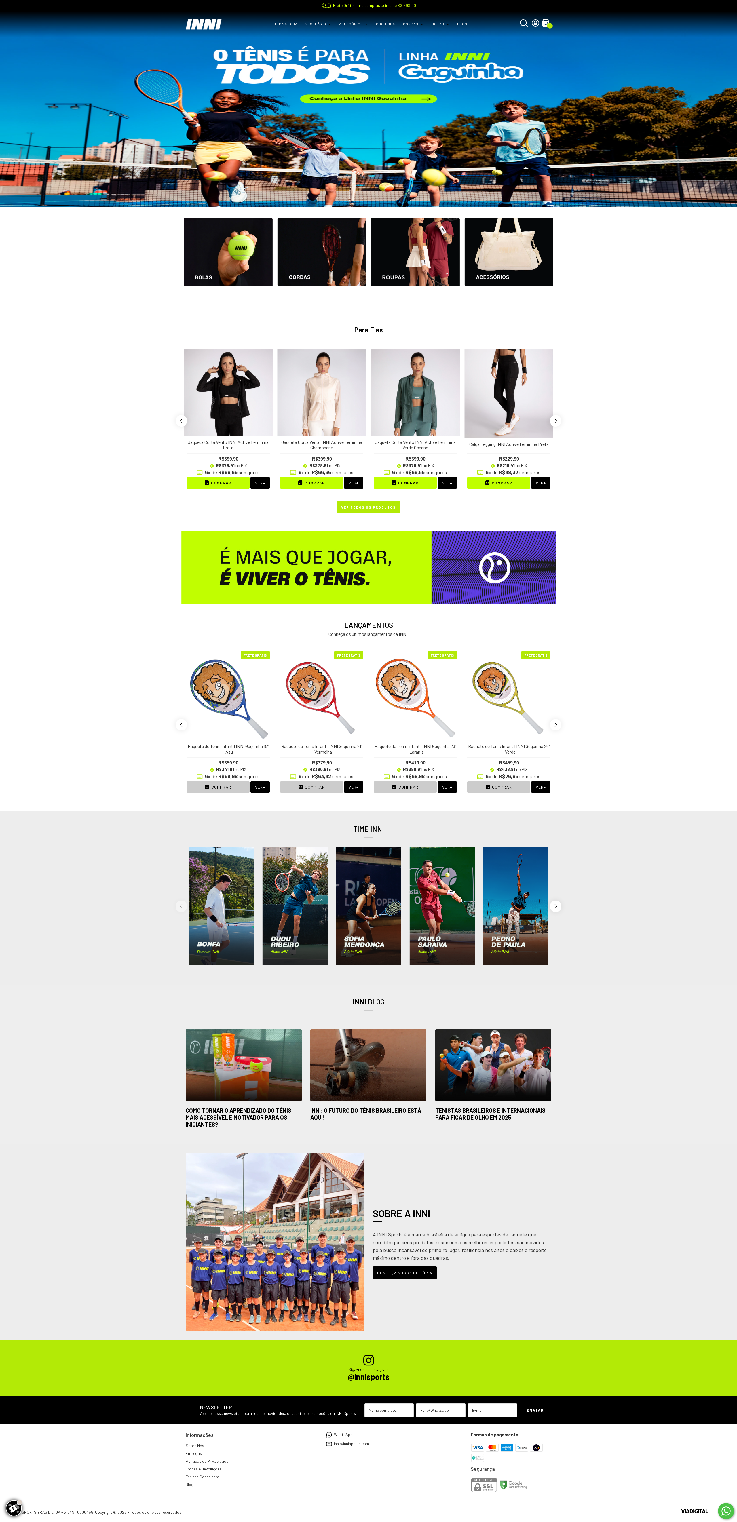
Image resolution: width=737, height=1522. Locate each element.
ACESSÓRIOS (351, 24)
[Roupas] (415, 262)
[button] (181, 421)
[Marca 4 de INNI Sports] (442, 905)
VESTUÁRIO (315, 24)
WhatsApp (343, 1434)
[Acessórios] (509, 262)
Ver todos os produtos (368, 507)
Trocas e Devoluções (203, 1468)
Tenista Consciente (202, 1476)
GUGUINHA (385, 24)
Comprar (220, 787)
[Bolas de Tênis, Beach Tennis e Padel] (228, 262)
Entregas (194, 1453)
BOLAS (438, 24)
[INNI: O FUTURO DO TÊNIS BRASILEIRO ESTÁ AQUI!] (368, 1065)
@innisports (369, 1377)
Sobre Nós (195, 1445)
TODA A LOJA (285, 24)
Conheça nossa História (404, 1273)
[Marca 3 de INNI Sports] (368, 905)
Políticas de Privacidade (207, 1461)
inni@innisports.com (351, 1443)
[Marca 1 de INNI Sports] (221, 905)
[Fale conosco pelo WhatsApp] (726, 1511)
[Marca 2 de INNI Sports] (295, 905)
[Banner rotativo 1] (368, 109)
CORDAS (410, 24)
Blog (189, 1484)
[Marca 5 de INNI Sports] (515, 905)
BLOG (462, 24)
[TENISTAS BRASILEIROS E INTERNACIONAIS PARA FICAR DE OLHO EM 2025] (493, 1065)
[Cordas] (321, 262)
